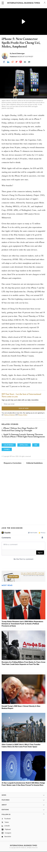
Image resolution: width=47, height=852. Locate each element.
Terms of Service (9, 415)
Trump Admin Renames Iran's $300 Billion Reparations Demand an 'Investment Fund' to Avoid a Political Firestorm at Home (22, 624)
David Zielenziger (18, 53)
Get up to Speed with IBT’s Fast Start (32, 573)
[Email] (25, 62)
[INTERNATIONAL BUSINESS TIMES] (23, 3)
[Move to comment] (29, 62)
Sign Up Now (13, 576)
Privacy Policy (22, 415)
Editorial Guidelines (34, 463)
